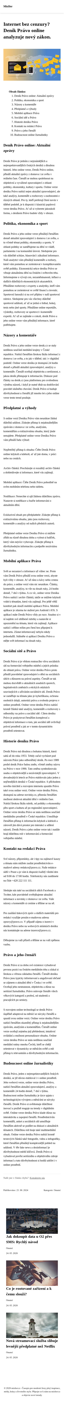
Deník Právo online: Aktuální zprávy (34, 95)
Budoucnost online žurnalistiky (31, 134)
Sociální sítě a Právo (25, 117)
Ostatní (57, 1190)
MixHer (7, 6)
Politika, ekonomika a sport (29, 100)
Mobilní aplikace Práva (26, 113)
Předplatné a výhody (25, 108)
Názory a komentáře (25, 104)
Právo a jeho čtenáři (25, 130)
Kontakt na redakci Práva (28, 126)
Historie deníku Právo (26, 122)
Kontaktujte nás (37, 1178)
